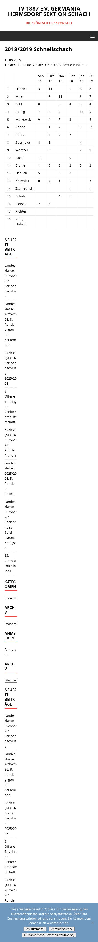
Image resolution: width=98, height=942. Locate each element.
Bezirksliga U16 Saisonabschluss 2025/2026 (11, 368)
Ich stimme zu (35, 929)
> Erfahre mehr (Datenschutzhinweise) (49, 935)
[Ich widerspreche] (92, 922)
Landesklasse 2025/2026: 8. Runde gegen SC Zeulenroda (11, 324)
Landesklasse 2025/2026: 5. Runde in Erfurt (11, 478)
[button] (92, 36)
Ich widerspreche (61, 929)
